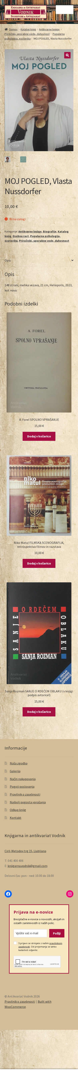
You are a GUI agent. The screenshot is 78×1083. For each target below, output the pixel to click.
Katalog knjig (28, 29)
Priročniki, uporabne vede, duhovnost (27, 34)
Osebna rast (21, 236)
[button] (67, 55)
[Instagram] (69, 894)
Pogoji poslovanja (22, 786)
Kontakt (15, 818)
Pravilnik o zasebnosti (25, 794)
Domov (13, 29)
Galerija (15, 771)
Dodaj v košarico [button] (39, 436)
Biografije (49, 231)
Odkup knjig (18, 810)
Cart (60, 1073)
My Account (13, 1076)
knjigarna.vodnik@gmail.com (27, 866)
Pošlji (57, 933)
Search (39, 1076)
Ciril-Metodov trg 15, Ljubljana (25, 851)
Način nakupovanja (23, 779)
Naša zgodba (18, 763)
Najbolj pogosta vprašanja (28, 802)
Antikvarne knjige (49, 29)
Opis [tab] (8, 260)
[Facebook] (8, 894)
